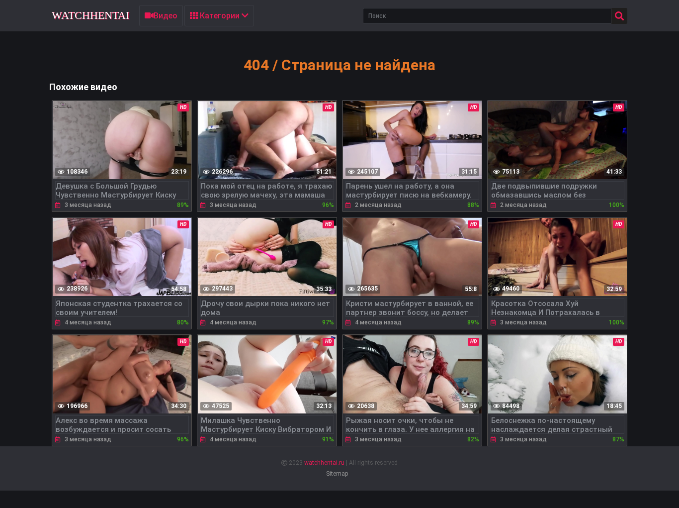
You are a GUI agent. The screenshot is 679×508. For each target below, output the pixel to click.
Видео (165, 15)
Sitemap (337, 473)
